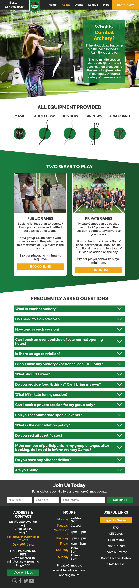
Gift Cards (116, 533)
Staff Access (115, 564)
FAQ (116, 527)
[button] (79, 5)
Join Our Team (116, 546)
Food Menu (116, 539)
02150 (23, 532)
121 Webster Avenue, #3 (23, 523)
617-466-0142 (23, 544)
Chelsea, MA (23, 528)
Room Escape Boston (116, 558)
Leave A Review (116, 552)
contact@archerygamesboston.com (23, 538)
